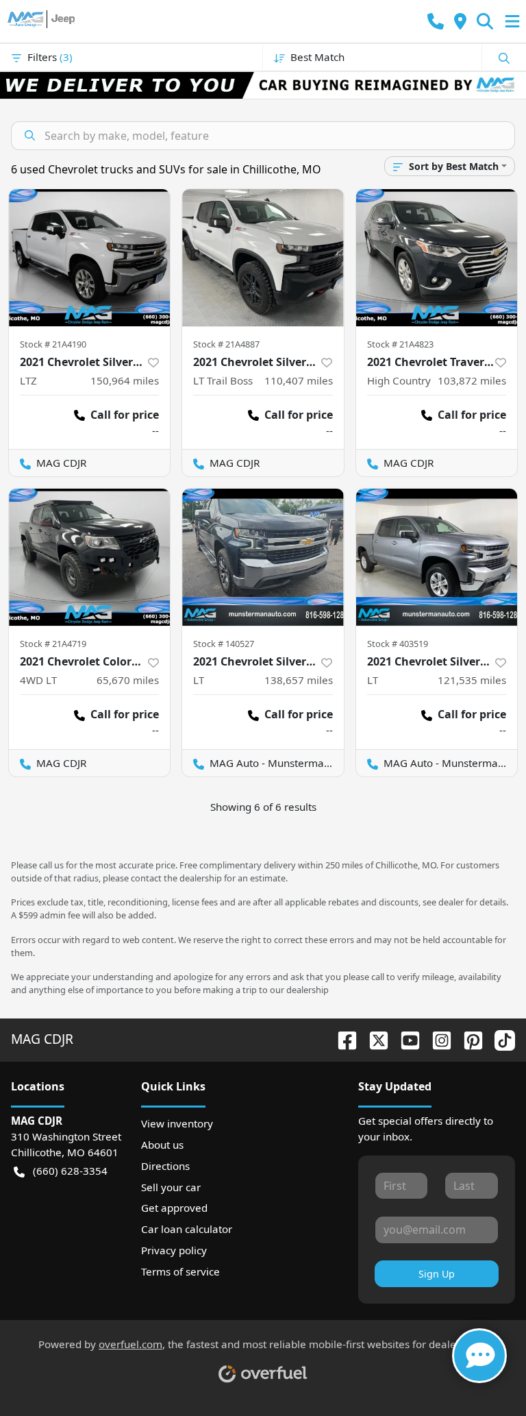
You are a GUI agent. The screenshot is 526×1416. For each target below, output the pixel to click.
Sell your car (171, 1187)
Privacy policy (174, 1250)
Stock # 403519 (397, 643)
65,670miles (128, 680)
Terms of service (180, 1271)
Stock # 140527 (223, 643)
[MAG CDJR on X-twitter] (373, 1038)
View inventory (177, 1123)
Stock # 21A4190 (53, 344)
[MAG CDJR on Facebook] (342, 1038)
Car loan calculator (186, 1229)
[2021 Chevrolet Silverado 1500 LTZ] (89, 257)
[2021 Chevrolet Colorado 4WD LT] (89, 557)
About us (162, 1144)
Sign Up (436, 1273)
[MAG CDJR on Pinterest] (468, 1038)
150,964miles (124, 380)
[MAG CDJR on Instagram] (436, 1038)
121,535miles (472, 680)
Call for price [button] (124, 414)
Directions (165, 1166)
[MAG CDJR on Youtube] (405, 1038)
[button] (435, 22)
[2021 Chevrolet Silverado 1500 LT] (262, 557)
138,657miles (298, 680)
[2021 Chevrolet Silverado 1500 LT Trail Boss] (262, 257)
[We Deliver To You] (263, 85)
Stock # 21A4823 (400, 344)
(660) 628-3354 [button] (70, 1170)
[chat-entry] (479, 1355)
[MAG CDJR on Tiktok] (499, 1038)
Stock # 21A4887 (226, 344)
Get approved (174, 1207)
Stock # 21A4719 (53, 643)
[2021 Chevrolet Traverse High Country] (436, 257)
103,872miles (472, 380)
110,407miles (298, 380)
